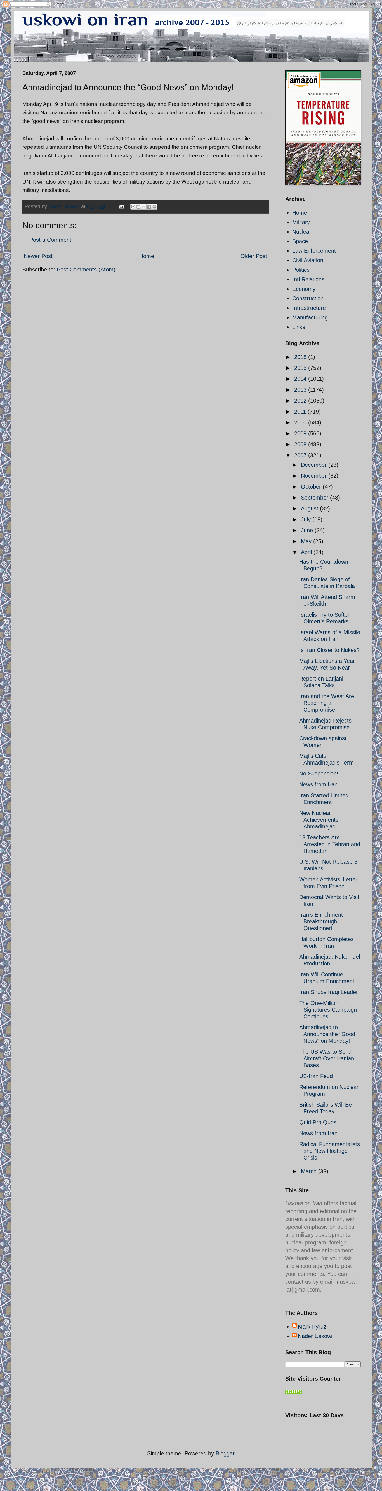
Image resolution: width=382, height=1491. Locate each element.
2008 (301, 444)
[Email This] (133, 207)
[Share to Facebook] (149, 207)
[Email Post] (121, 206)
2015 (301, 368)
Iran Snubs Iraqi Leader (328, 992)
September (315, 497)
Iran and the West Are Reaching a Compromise (326, 703)
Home (146, 256)
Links (298, 327)
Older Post (253, 256)
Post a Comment (50, 240)
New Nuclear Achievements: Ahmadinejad (319, 820)
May (307, 541)
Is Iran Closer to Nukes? (329, 650)
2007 (301, 455)
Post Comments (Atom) (86, 269)
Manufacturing (310, 317)
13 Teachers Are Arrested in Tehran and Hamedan (329, 844)
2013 (301, 390)
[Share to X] (144, 207)
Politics (301, 270)
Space (300, 241)
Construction (308, 298)
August (310, 508)
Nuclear (301, 232)
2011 (301, 411)
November (314, 476)
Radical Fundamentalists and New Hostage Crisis (329, 1151)
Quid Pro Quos (317, 1122)
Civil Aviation (307, 260)
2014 (301, 379)
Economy (303, 289)
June (308, 530)
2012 (301, 401)
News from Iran (318, 784)
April (307, 552)
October (312, 487)
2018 (301, 357)
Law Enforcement (314, 251)
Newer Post (38, 256)
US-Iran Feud (316, 1076)
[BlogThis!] (138, 207)
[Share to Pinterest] (154, 207)
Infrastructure (309, 308)
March (309, 1171)
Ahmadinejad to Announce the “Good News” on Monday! (327, 1034)
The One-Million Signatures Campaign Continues (328, 1009)
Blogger (225, 1453)
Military (301, 222)
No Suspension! (318, 773)
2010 (301, 422)
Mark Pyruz (312, 1326)
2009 (301, 433)
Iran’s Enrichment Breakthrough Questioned (321, 921)
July (306, 519)
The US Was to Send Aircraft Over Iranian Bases (326, 1058)
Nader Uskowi (315, 1336)
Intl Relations (308, 279)
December (314, 465)
